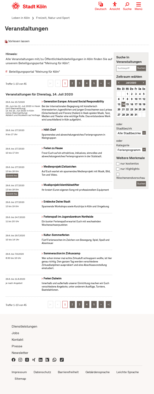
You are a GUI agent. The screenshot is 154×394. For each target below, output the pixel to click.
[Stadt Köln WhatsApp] (54, 359)
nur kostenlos (129, 163)
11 (140, 99)
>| (108, 83)
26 (144, 109)
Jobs (15, 333)
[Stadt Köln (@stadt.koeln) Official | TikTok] (62, 359)
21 (123, 109)
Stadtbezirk (124, 126)
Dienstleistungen (24, 326)
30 (131, 114)
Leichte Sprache (127, 372)
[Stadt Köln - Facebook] (13, 359)
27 (119, 114)
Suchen (141, 68)
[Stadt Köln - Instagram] (20, 359)
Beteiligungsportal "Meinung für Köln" (34, 72)
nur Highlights (130, 168)
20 (119, 109)
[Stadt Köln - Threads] (27, 359)
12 (144, 99)
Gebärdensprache (97, 372)
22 (127, 109)
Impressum (19, 372)
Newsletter (20, 353)
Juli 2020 (131, 82)
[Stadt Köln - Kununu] (47, 359)
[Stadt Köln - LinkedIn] (40, 359)
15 (127, 104)
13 (119, 104)
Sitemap (20, 379)
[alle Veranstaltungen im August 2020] (143, 82)
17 (136, 104)
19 (144, 104)
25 (140, 109)
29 (127, 114)
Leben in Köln (21, 18)
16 (131, 104)
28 (123, 114)
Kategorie (122, 143)
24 (136, 109)
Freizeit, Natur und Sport (53, 18)
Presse (17, 346)
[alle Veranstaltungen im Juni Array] (118, 82)
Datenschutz (42, 372)
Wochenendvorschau (130, 177)
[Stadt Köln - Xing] (34, 359)
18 (140, 104)
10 (136, 99)
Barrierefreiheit (68, 372)
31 (136, 114)
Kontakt (17, 339)
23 (131, 109)
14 (123, 104)
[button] (138, 6)
